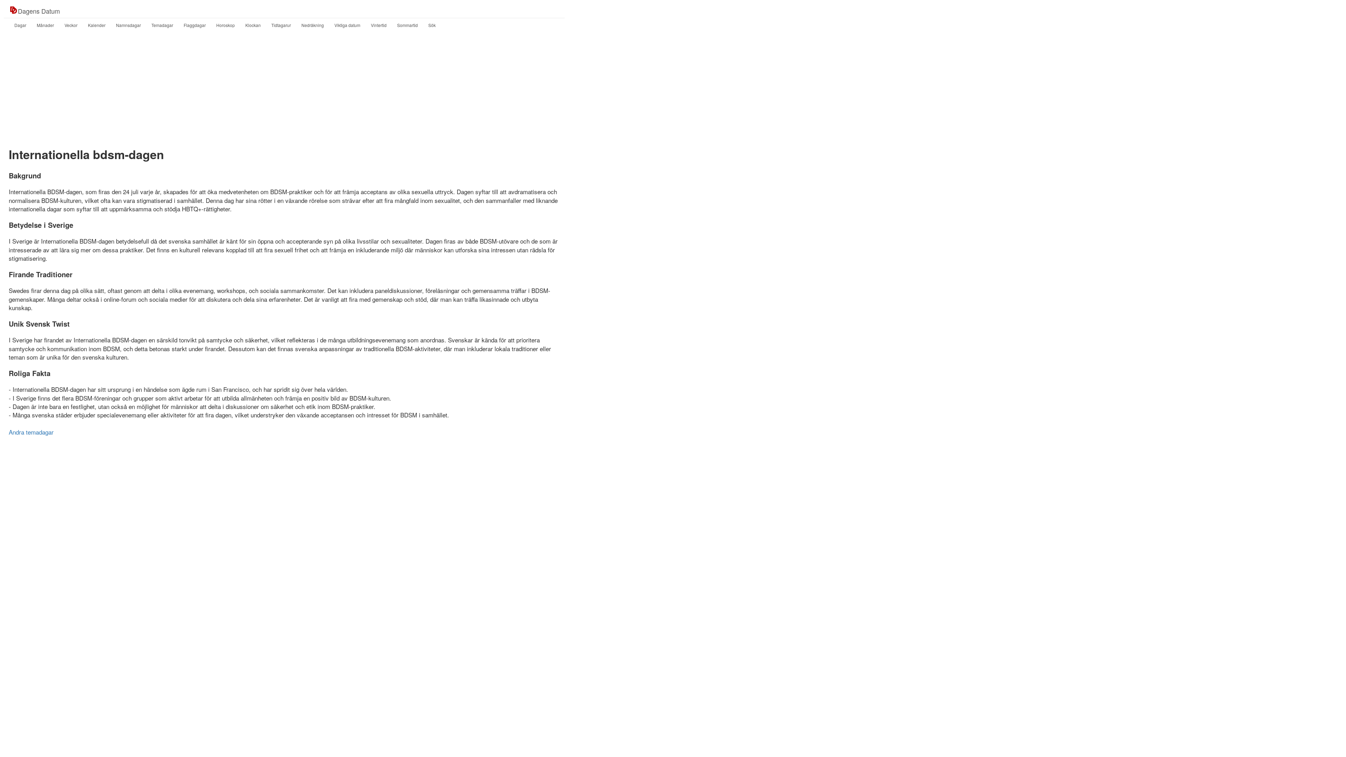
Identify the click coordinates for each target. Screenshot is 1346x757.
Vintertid (379, 25)
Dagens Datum (39, 10)
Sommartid (407, 25)
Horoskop (225, 25)
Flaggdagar (195, 25)
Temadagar (162, 25)
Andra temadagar (31, 432)
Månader (45, 25)
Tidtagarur (281, 25)
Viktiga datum (347, 25)
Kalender (97, 25)
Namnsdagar (128, 25)
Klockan (253, 25)
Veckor (70, 25)
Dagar (20, 25)
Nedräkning (312, 25)
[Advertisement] (673, 89)
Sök (432, 25)
